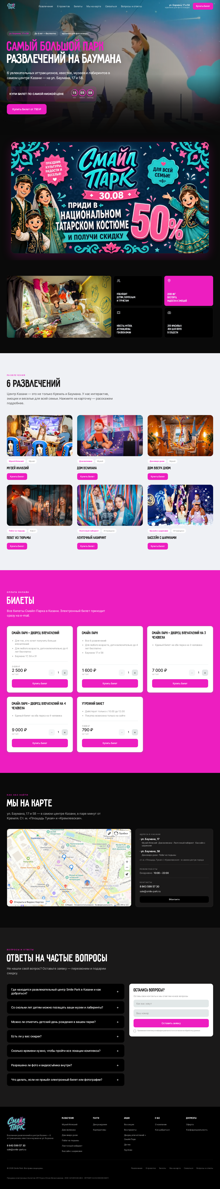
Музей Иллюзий (69, 1124)
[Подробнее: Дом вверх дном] (180, 435)
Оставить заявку (171, 1023)
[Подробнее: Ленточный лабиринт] (110, 505)
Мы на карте (93, 6)
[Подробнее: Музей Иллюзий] (39, 435)
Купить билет (203, 6)
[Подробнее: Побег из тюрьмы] (39, 505)
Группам (128, 1150)
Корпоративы (99, 1129)
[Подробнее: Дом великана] (110, 435)
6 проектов (63, 6)
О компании (160, 1124)
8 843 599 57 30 (149, 886)
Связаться (111, 6)
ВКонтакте (174, 899)
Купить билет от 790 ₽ (26, 109)
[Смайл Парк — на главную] (11, 6)
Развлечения (46, 6)
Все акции (129, 1124)
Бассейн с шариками (72, 1151)
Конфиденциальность (197, 1129)
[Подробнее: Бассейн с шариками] (180, 505)
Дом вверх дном (70, 1135)
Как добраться (162, 1129)
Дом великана (69, 1129)
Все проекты (130, 1129)
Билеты (78, 6)
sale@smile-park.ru (150, 891)
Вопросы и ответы (131, 6)
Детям (127, 1144)
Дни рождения (100, 1124)
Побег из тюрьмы (70, 1140)
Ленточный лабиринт (72, 1145)
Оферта (190, 1124)
